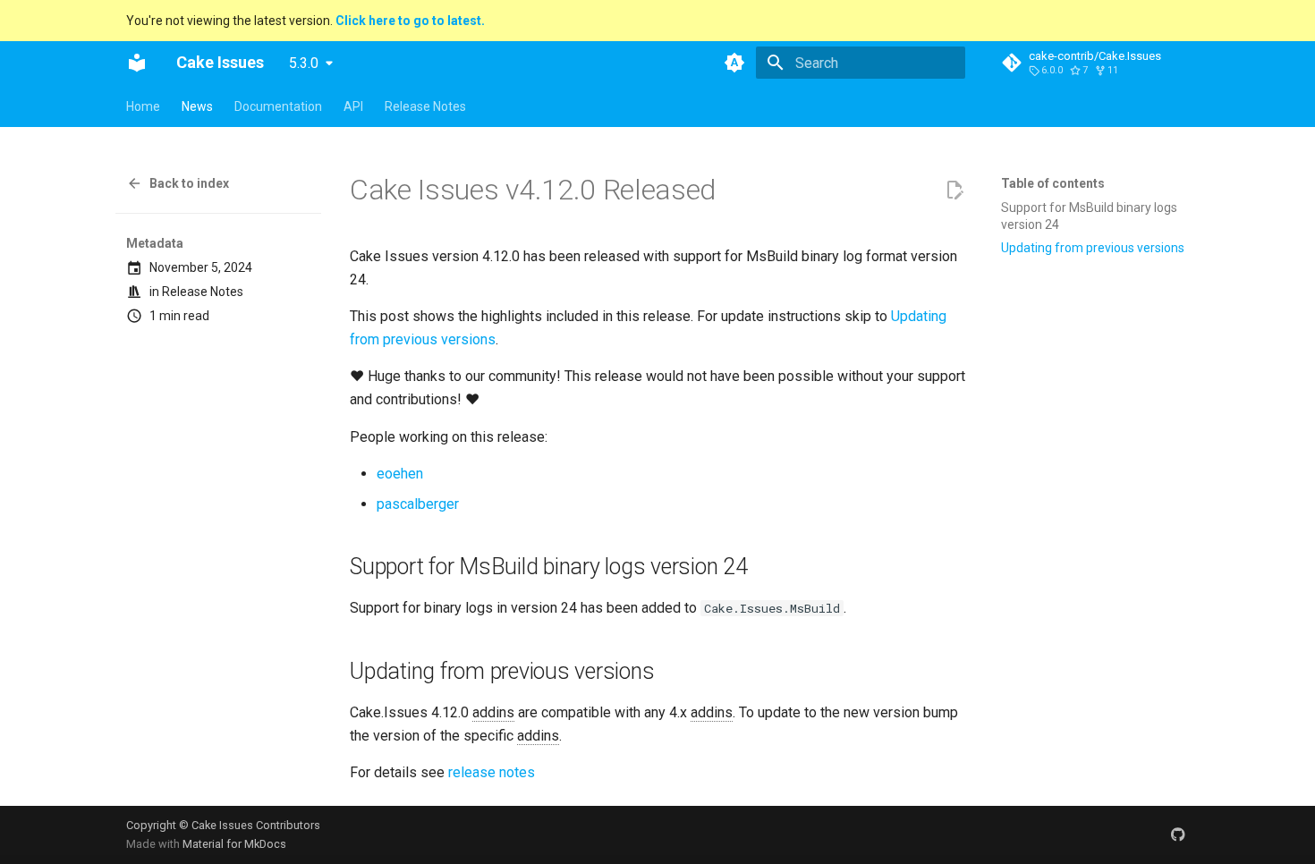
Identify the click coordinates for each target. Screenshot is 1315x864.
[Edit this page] (954, 190)
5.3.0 (303, 63)
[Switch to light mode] (734, 62)
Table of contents (1053, 183)
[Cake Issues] (137, 62)
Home (143, 106)
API (353, 106)
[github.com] (1178, 834)
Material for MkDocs (234, 844)
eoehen (400, 473)
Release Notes (425, 106)
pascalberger (418, 504)
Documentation (278, 106)
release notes (491, 772)
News (197, 106)
